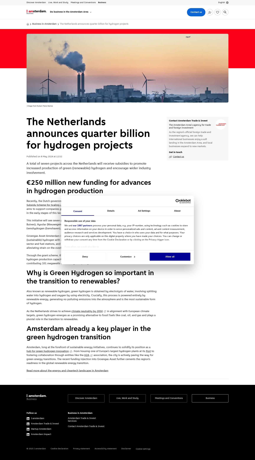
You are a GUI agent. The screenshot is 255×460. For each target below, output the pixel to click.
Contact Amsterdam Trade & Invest (86, 426)
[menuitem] (71, 12)
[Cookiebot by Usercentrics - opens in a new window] (178, 201)
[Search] (225, 12)
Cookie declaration (59, 449)
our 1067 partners (82, 225)
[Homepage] (28, 24)
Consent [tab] (77, 211)
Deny (85, 256)
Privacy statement (81, 449)
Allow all (169, 256)
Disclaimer (126, 449)
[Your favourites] (217, 12)
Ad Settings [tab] (144, 211)
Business (210, 398)
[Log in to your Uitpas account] (210, 12)
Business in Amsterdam (44, 24)
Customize (125, 256)
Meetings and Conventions (169, 398)
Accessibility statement (106, 449)
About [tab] (177, 211)
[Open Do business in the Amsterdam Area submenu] (90, 12)
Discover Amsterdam (86, 398)
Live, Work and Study (127, 398)
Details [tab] (111, 211)
